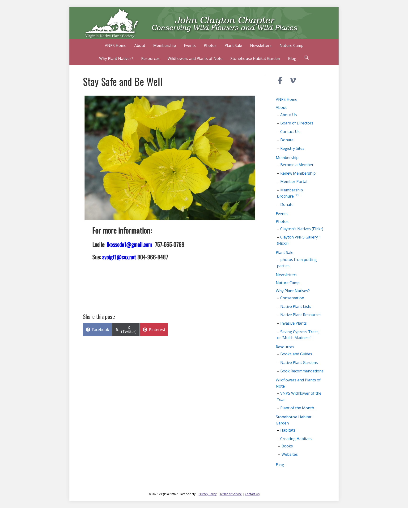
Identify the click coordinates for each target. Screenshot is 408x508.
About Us (288, 114)
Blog (292, 58)
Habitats (287, 430)
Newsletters (261, 45)
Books (287, 446)
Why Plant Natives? (116, 58)
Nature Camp (291, 45)
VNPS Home (115, 45)
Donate (286, 139)
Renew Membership (298, 173)
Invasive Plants (293, 323)
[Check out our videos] (293, 80)
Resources (150, 58)
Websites (289, 454)
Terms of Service (231, 494)
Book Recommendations (301, 371)
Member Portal (293, 181)
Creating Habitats (296, 438)
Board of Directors (296, 123)
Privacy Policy (208, 494)
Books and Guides (296, 354)
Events (190, 45)
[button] (307, 58)
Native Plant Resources (300, 314)
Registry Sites (292, 148)
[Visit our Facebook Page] (280, 80)
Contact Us (290, 131)
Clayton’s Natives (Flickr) (301, 228)
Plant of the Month (297, 408)
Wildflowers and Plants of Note (195, 58)
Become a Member (297, 164)
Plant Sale (233, 45)
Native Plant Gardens (299, 362)
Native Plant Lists (295, 306)
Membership (164, 45)
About (139, 45)
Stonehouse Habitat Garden (255, 58)
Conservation (292, 297)
